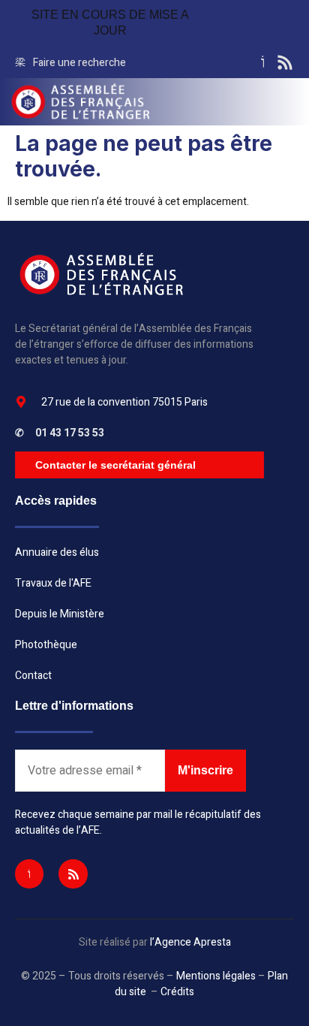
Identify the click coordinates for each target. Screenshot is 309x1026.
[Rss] (72, 873)
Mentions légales (216, 976)
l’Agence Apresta (190, 942)
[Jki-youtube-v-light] (29, 873)
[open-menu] (293, 101)
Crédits (177, 992)
